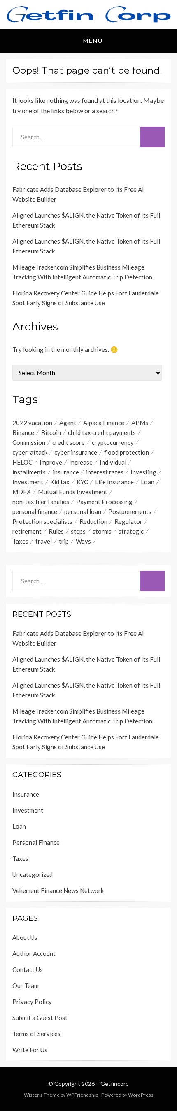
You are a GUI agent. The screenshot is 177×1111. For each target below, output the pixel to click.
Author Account (34, 953)
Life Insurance (114, 482)
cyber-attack (29, 452)
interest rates (104, 472)
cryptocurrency (113, 442)
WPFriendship (82, 1095)
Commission (28, 442)
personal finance (34, 511)
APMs (139, 422)
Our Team (25, 985)
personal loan (82, 511)
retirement (27, 531)
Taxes (20, 541)
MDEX (21, 491)
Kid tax (60, 482)
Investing (143, 472)
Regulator (128, 521)
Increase (81, 462)
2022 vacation (32, 422)
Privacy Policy (32, 1001)
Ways (83, 541)
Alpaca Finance (103, 422)
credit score (68, 442)
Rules (56, 531)
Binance (23, 432)
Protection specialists (42, 521)
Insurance (25, 794)
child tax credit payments (102, 432)
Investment (27, 482)
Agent (67, 422)
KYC (82, 482)
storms (102, 531)
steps (78, 531)
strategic (131, 531)
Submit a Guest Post (40, 1017)
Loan (147, 482)
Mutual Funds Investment (72, 491)
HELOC (22, 462)
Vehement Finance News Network (58, 890)
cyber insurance (75, 452)
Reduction (93, 521)
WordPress (141, 1095)
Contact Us (27, 969)
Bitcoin (51, 432)
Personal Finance (36, 842)
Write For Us (29, 1049)
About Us (24, 937)
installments (29, 472)
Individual (113, 462)
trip (64, 541)
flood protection (126, 452)
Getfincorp (114, 1083)
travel (43, 541)
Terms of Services (36, 1033)
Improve (51, 462)
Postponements (129, 511)
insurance (66, 472)
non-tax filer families (40, 501)
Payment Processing (104, 501)
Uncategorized (32, 874)
